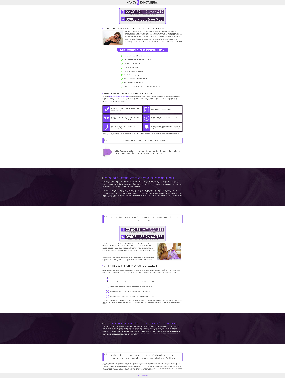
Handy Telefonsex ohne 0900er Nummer (119, 97)
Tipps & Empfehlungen (142, 376)
